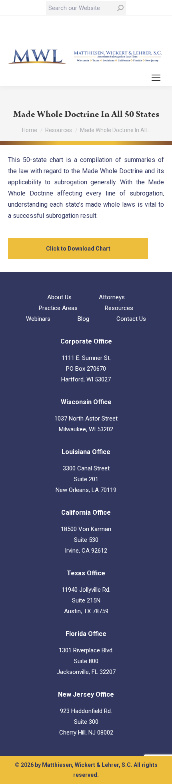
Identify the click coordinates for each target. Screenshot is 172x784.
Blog (83, 318)
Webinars (38, 318)
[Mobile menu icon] (156, 78)
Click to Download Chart (78, 248)
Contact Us (131, 318)
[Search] (120, 8)
